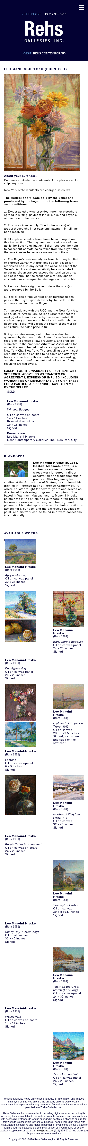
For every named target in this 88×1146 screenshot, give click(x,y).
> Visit (27, 53)
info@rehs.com (45, 1130)
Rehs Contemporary (49, 53)
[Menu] (81, 7)
